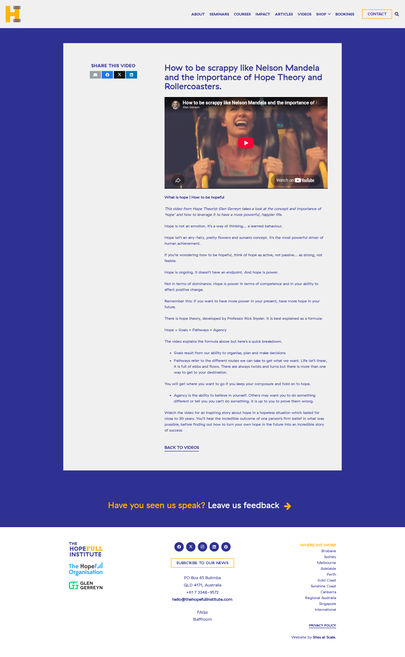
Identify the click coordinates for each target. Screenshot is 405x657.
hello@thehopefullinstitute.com (202, 599)
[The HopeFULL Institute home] (13, 14)
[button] (328, 14)
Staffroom (202, 619)
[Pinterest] (226, 547)
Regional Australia (320, 597)
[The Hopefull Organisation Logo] (85, 569)
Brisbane (328, 550)
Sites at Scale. (324, 637)
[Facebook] (179, 547)
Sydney (330, 556)
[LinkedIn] (214, 547)
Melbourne (326, 562)
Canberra (328, 591)
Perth (331, 574)
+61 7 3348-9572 (202, 592)
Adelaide (328, 568)
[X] (190, 547)
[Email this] (95, 75)
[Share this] (107, 75)
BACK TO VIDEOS (182, 447)
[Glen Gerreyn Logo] (85, 585)
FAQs (202, 612)
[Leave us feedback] (288, 506)
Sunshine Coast (323, 586)
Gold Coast (327, 580)
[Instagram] (202, 547)
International (325, 609)
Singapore (327, 603)
